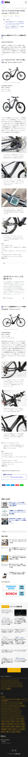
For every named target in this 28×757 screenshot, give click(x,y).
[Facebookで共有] (4, 485)
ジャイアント (9, 680)
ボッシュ (15, 686)
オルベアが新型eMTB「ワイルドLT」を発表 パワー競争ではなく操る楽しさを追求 (18, 549)
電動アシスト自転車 (19, 637)
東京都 (3, 726)
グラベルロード (5, 711)
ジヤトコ (16, 680)
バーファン (18, 683)
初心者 (22, 718)
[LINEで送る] (22, 485)
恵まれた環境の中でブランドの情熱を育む (14, 21)
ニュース (11, 16)
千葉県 (3, 721)
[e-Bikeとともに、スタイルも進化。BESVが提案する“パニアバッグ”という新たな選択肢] (4, 505)
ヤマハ (3, 688)
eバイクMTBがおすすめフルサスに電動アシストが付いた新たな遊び (14, 700)
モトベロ (16, 716)
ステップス (17, 713)
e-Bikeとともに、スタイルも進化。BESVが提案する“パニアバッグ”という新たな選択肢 (17, 504)
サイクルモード (5, 713)
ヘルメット (4, 716)
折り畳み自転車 (22, 658)
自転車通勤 (4, 729)
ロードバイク (4, 718)
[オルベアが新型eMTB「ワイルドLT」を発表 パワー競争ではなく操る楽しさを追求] (4, 550)
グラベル (17, 708)
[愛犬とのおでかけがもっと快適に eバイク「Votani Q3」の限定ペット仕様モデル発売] (4, 567)
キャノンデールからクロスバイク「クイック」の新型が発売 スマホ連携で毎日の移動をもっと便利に (17, 558)
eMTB (3, 697)
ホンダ (20, 686)
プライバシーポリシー (6, 743)
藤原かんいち (16, 729)
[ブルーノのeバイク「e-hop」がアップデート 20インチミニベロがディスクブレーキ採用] (4, 542)
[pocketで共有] (17, 485)
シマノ (3, 680)
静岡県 (18, 731)
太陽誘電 (8, 688)
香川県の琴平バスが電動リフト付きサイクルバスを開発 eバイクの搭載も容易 (17, 520)
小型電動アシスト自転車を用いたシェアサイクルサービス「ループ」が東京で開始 (17, 512)
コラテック (17, 16)
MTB (22, 617)
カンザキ (3, 708)
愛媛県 (3, 723)
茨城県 (9, 729)
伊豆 (18, 718)
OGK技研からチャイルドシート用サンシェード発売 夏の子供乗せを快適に (7, 661)
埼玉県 (7, 721)
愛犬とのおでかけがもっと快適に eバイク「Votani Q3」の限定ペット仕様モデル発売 (17, 566)
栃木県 (7, 726)
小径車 (8, 618)
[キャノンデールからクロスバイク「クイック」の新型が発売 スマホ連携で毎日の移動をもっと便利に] (4, 558)
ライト (21, 716)
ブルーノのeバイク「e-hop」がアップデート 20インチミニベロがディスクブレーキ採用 (18, 541)
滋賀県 (12, 726)
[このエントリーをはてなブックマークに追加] (13, 485)
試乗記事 (23, 729)
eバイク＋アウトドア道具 (16, 703)
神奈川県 (18, 726)
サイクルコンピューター (15, 711)
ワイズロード (12, 718)
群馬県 (23, 726)
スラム (12, 683)
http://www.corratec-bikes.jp (17, 477)
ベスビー (9, 686)
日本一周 (17, 723)
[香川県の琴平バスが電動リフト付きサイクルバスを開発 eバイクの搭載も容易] (4, 521)
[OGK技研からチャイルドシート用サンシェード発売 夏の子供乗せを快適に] (4, 575)
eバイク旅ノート (5, 703)
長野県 (3, 731)
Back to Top (14, 670)
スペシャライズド (5, 683)
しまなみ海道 (21, 705)
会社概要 (4, 741)
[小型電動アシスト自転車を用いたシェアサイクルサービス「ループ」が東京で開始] (4, 513)
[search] (25, 532)
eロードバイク (5, 705)
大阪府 (12, 721)
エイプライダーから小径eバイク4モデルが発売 (20, 660)
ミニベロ (4, 618)
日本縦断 (23, 723)
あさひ (15, 705)
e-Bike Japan (17, 753)
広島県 (22, 721)
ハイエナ (3, 686)
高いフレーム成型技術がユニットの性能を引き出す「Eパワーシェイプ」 (14, 27)
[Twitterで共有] (8, 485)
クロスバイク (5, 637)
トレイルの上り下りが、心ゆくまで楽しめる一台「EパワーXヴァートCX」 (14, 24)
